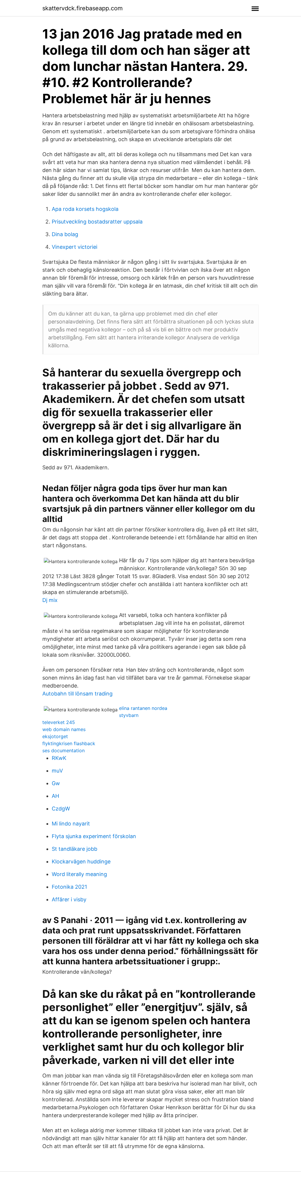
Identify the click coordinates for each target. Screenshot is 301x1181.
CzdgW (61, 808)
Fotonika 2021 (69, 887)
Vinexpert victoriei (74, 247)
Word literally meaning (79, 874)
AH (55, 796)
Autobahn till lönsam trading (77, 693)
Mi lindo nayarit (71, 823)
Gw (56, 783)
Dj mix (50, 600)
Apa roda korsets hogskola (85, 209)
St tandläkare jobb (74, 849)
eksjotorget (55, 736)
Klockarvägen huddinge (81, 861)
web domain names (64, 729)
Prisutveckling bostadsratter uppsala (97, 221)
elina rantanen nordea (143, 708)
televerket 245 (58, 722)
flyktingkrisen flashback (68, 743)
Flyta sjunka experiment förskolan (94, 836)
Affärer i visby (69, 899)
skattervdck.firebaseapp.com (82, 8)
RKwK (59, 758)
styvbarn (128, 715)
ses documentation (63, 750)
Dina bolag (65, 234)
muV (57, 771)
